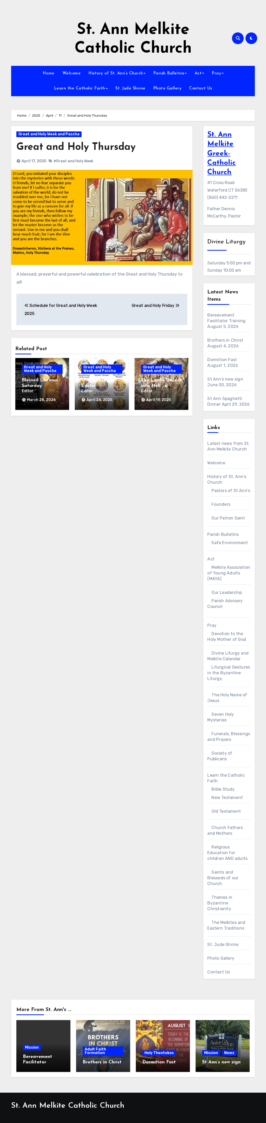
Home (49, 73)
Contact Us (200, 88)
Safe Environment (229, 542)
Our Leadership (226, 592)
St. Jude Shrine (130, 88)
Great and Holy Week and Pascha (48, 134)
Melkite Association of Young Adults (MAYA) (228, 573)
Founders (220, 504)
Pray (216, 73)
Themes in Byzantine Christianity (219, 903)
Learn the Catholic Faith (79, 88)
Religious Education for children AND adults (227, 853)
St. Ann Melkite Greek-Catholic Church (221, 153)
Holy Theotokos (159, 1053)
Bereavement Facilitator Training (37, 1062)
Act (198, 73)
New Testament (227, 797)
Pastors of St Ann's (230, 490)
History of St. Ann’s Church (115, 73)
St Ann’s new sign (225, 379)
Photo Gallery (167, 88)
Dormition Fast (222, 359)
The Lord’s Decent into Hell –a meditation (161, 386)
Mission (32, 1047)
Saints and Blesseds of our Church (222, 878)
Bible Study (223, 789)
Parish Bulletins (168, 73)
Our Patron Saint (228, 518)
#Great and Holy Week (73, 161)
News (229, 1053)
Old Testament (226, 811)
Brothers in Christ (225, 340)
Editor (28, 391)
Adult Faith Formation (95, 1051)
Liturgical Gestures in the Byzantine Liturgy (228, 673)
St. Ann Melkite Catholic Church (67, 1106)
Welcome (71, 73)
